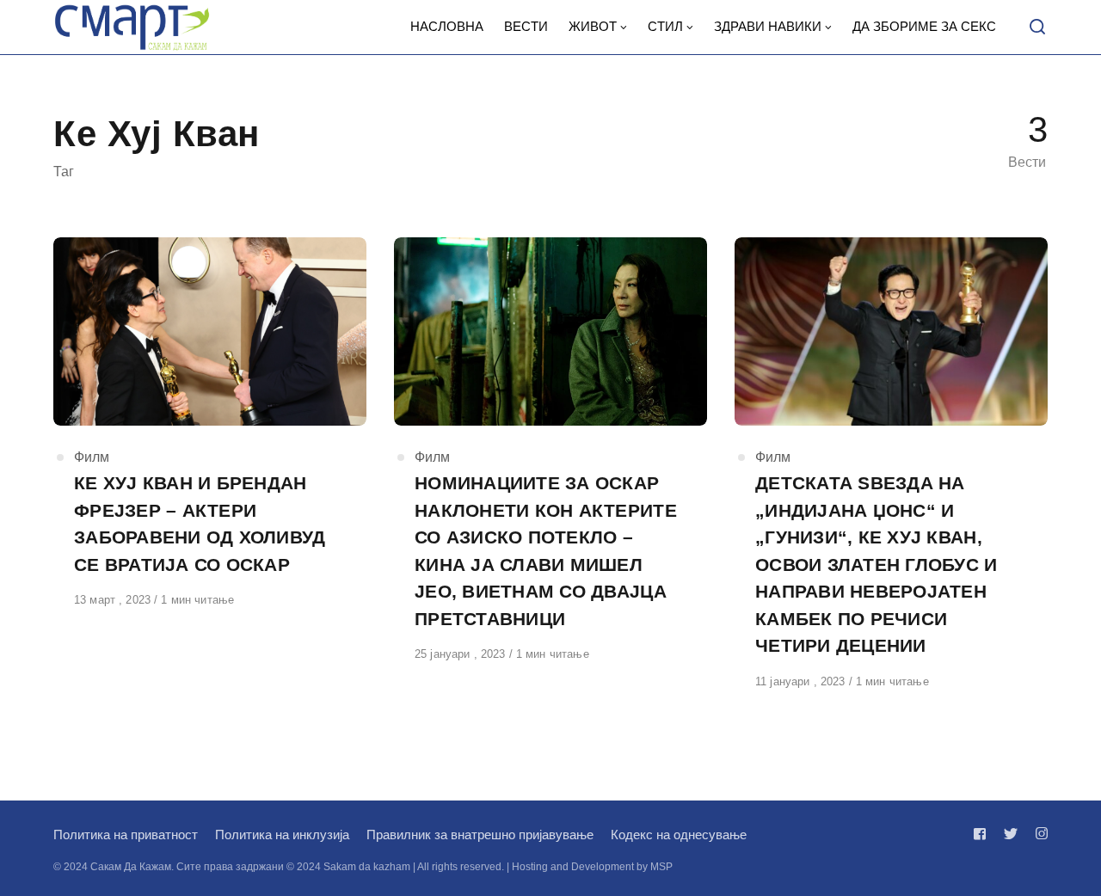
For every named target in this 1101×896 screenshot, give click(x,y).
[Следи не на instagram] (1038, 833)
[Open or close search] (1037, 27)
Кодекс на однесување (679, 834)
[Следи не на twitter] (1010, 833)
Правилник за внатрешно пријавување (480, 834)
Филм (91, 457)
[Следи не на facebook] (983, 833)
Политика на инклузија (282, 834)
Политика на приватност (125, 834)
